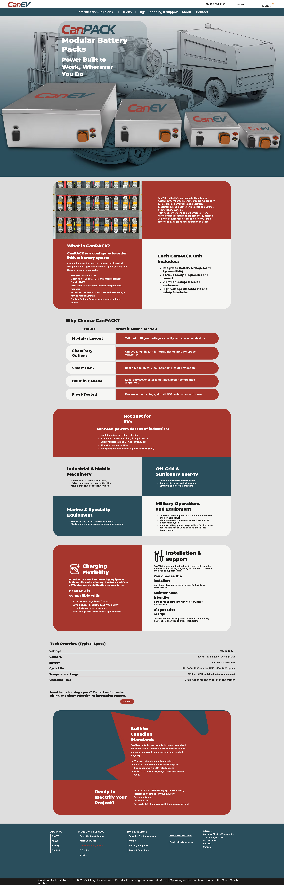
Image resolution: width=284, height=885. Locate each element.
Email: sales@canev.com (182, 842)
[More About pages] (192, 12)
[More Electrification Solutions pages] (114, 12)
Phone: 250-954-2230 (181, 836)
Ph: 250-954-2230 (215, 4)
